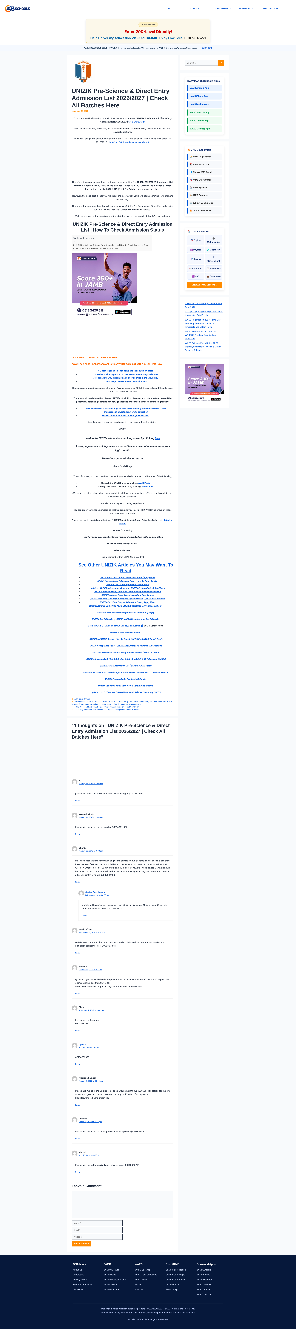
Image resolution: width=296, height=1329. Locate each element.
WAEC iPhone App (199, 120)
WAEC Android (204, 1284)
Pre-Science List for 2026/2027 (87, 701)
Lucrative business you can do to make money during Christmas (126, 374)
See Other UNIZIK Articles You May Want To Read (97, 248)
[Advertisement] (122, 163)
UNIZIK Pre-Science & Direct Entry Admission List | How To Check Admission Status (112, 245)
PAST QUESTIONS (270, 8)
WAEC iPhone (204, 1289)
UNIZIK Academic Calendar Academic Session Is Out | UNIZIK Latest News (127, 598)
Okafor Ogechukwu (95, 892)
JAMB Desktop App (199, 104)
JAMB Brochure (112, 1289)
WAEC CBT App (143, 1270)
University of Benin (175, 1279)
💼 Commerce (214, 276)
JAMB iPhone (203, 1274)
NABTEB (139, 1289)
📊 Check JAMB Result (201, 172)
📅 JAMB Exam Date (200, 164)
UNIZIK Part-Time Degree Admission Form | (122, 602)
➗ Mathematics (213, 240)
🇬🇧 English (196, 240)
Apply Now (149, 602)
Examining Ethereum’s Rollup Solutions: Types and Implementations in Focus (106, 709)
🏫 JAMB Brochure (199, 195)
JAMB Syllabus (111, 1284)
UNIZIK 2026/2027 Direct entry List (117, 701)
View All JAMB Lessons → (205, 285)
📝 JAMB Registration (200, 156)
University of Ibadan (176, 1270)
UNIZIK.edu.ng (135, 704)
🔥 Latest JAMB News (200, 210)
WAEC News (141, 1279)
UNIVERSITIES (244, 8)
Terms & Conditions (82, 1284)
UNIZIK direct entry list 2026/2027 (147, 701)
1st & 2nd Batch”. (136, 122)
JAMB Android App (199, 88)
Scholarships (172, 1289)
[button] (97, 8)
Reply (77, 800)
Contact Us (78, 1274)
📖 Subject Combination (202, 203)
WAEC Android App (199, 112)
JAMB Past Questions (115, 1279)
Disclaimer (78, 1289)
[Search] (221, 63)
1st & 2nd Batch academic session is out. (129, 142)
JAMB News (110, 1274)
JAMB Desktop (204, 1279)
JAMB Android (204, 1270)
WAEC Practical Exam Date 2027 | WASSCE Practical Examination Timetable (202, 335)
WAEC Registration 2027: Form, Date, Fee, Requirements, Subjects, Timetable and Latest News (203, 323)
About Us (77, 1270)
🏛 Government (213, 259)
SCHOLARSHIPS (221, 8)
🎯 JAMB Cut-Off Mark (201, 180)
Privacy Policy (80, 1279)
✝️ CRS (195, 276)
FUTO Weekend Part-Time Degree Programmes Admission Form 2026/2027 (106, 707)
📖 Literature (195, 268)
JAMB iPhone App (199, 96)
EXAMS (193, 8)
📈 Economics (214, 268)
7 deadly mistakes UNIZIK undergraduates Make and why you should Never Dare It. (125, 408)
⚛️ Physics (195, 250)
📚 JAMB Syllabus (198, 187)
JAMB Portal (144, 483)
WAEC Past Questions (146, 1274)
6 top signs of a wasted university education (125, 412)
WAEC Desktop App (200, 128)
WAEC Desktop (204, 1294)
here (157, 438)
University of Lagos (175, 1274)
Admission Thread (82, 699)
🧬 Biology (195, 259)
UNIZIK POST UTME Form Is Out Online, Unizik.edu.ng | (115, 626)
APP (168, 8)
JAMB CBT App (111, 1270)
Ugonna (82, 1044)
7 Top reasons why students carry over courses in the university (125, 378)
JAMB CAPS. (147, 486)
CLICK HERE (207, 48)
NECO (138, 1284)
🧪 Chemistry (213, 250)
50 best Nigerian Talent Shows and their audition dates (125, 371)
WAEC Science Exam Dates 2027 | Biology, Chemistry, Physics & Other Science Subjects (203, 346)
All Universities (173, 1284)
